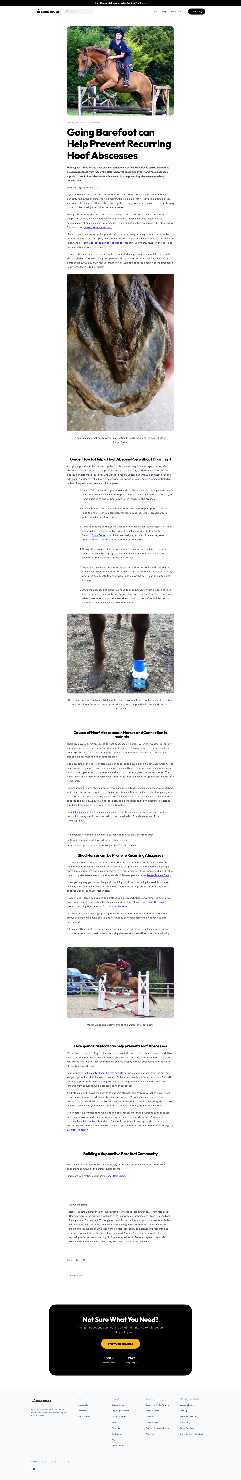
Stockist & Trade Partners (157, 1405)
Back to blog (76, 1275)
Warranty (116, 1428)
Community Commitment (158, 1428)
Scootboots (82, 1405)
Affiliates (150, 1416)
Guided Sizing (118, 1405)
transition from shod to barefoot (110, 906)
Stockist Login (152, 1410)
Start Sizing (196, 11)
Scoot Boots (99, 535)
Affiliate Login (152, 1422)
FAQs (114, 1422)
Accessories (82, 1410)
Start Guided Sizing (120, 1343)
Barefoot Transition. (77, 1129)
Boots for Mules (187, 1428)
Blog (164, 11)
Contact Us (117, 1434)
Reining (183, 1410)
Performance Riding (189, 1416)
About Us (150, 1434)
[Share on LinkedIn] (83, 1260)
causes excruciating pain (97, 227)
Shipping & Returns (120, 1410)
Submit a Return (119, 1416)
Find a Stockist (84, 1416)
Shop (155, 11)
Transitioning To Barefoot (191, 1434)
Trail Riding (185, 1422)
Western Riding (187, 1405)
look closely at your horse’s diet (101, 1072)
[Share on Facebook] (77, 1260)
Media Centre (177, 11)
